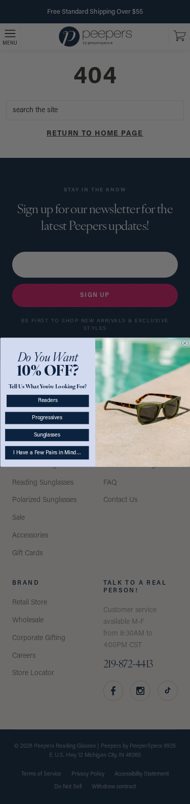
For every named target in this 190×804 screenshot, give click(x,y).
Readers (47, 401)
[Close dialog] (184, 343)
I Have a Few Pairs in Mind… (47, 452)
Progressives (47, 417)
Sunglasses (46, 435)
